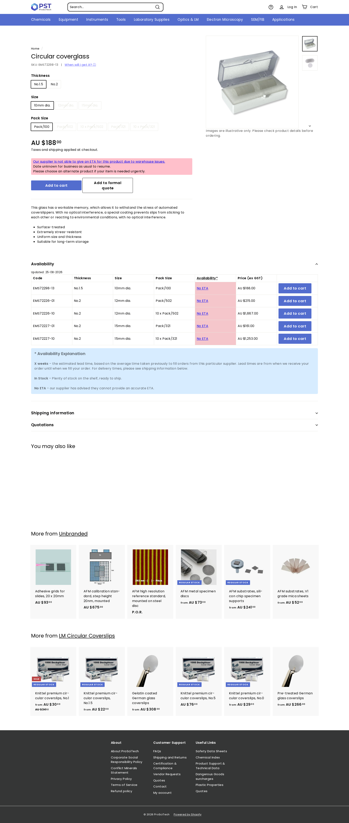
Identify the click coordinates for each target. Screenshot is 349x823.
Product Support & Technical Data (210, 765)
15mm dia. (90, 105)
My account (162, 793)
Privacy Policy (121, 779)
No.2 (54, 84)
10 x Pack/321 (144, 126)
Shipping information (52, 413)
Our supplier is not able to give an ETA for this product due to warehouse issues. (99, 161)
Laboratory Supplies (152, 19)
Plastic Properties (209, 785)
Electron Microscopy (225, 19)
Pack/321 (118, 126)
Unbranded (73, 533)
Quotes (159, 780)
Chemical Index (208, 757)
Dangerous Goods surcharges (210, 776)
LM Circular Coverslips (87, 635)
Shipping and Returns (170, 757)
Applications (283, 19)
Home (35, 49)
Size (34, 97)
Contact (160, 786)
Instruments (97, 19)
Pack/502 (65, 126)
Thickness (40, 75)
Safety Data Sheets (211, 751)
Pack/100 (41, 126)
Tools (121, 19)
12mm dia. (66, 105)
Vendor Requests (167, 774)
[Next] (310, 125)
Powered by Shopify (187, 814)
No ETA (202, 288)
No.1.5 (38, 84)
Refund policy (121, 791)
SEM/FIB (257, 19)
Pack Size (39, 118)
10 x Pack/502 (92, 126)
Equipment (68, 19)
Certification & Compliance (165, 765)
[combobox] (115, 7)
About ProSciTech (125, 751)
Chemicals (41, 19)
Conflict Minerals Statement (124, 770)
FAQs (157, 751)
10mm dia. (42, 105)
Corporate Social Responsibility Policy (126, 759)
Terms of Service (124, 785)
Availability (42, 264)
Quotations (42, 425)
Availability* (207, 278)
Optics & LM (188, 19)
